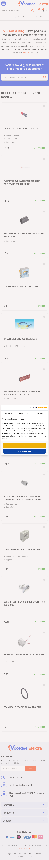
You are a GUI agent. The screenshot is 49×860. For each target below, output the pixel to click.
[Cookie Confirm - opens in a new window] (38, 407)
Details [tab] (40, 413)
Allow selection (24, 451)
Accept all (24, 445)
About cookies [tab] (24, 413)
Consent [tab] (8, 413)
